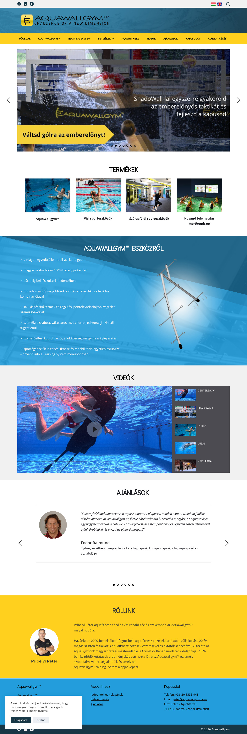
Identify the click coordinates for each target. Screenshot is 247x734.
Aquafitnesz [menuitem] (130, 38)
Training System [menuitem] (79, 38)
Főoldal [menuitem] (24, 38)
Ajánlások (97, 704)
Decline (41, 720)
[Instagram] (25, 4)
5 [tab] (127, 146)
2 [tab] (116, 146)
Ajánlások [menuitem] (170, 38)
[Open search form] (228, 4)
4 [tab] (123, 146)
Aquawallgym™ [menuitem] (49, 38)
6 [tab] (131, 146)
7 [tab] (135, 146)
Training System (55, 354)
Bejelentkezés (100, 699)
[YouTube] (32, 4)
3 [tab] (120, 146)
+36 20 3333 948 (187, 694)
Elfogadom (20, 720)
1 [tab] (112, 146)
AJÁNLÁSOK (133, 492)
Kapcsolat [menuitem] (193, 38)
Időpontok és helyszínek (107, 694)
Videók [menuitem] (151, 38)
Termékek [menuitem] (104, 38)
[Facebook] (19, 4)
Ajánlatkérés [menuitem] (217, 38)
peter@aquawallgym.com (190, 699)
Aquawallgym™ (27, 695)
